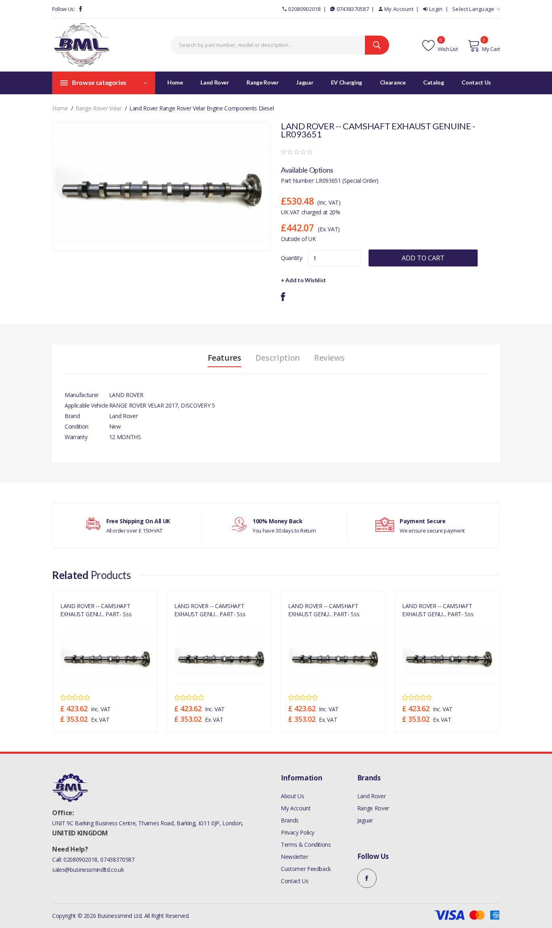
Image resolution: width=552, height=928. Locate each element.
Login (436, 9)
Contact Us (295, 881)
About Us (292, 796)
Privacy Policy (297, 832)
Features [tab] (224, 358)
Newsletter (294, 856)
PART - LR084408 (78, 622)
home (60, 108)
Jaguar (365, 820)
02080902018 (304, 9)
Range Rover (373, 808)
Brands (290, 820)
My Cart (491, 49)
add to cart (423, 258)
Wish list (447, 49)
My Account (398, 9)
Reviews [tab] (329, 358)
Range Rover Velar (98, 108)
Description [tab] (277, 358)
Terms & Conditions (306, 844)
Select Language (473, 9)
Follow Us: (63, 9)
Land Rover (371, 796)
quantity (291, 258)
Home (175, 82)
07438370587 (353, 9)
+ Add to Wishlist (303, 280)
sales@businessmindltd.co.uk (88, 869)
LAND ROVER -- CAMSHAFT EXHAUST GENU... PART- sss (95, 609)
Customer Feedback (306, 869)
